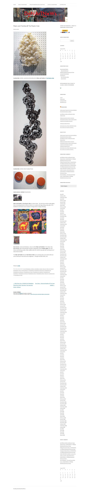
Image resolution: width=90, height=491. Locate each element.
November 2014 (63, 309)
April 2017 (62, 263)
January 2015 (62, 306)
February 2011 (63, 380)
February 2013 (63, 342)
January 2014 (62, 324)
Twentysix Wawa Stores (65, 123)
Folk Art (20, 270)
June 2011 (62, 373)
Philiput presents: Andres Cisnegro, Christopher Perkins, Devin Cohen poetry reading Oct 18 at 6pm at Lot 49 (68, 119)
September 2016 (63, 274)
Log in (61, 97)
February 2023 (63, 200)
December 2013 (63, 326)
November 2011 (63, 365)
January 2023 (62, 202)
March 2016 (62, 284)
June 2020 (62, 217)
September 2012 (63, 350)
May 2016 (62, 280)
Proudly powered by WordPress (19, 488)
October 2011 (62, 367)
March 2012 (62, 359)
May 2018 (62, 246)
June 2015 (62, 298)
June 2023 (62, 199)
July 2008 (62, 428)
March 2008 (62, 435)
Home (14, 4)
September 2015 (63, 293)
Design (41, 269)
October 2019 (62, 222)
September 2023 (63, 197)
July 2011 (62, 372)
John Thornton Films (65, 77)
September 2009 (63, 406)
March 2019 (62, 232)
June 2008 (62, 430)
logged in (21, 293)
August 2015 (62, 295)
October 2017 (62, 257)
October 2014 (62, 310)
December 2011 (63, 364)
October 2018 (62, 238)
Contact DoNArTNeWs (52, 4)
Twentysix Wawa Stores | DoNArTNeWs (68, 165)
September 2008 (63, 425)
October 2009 (62, 405)
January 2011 (62, 381)
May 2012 (62, 356)
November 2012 (63, 347)
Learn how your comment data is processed (39, 294)
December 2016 (63, 269)
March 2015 (62, 302)
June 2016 (62, 279)
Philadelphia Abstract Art (39, 270)
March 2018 (62, 249)
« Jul (61, 61)
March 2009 (62, 416)
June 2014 (62, 317)
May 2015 (62, 299)
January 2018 (62, 252)
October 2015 (62, 291)
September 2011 (63, 369)
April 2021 (62, 213)
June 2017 (62, 260)
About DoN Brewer (64, 70)
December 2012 (63, 345)
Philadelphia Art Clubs (28, 272)
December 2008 (63, 420)
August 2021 (62, 208)
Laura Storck (63, 78)
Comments (63, 100)
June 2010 (62, 392)
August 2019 (62, 225)
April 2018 (62, 247)
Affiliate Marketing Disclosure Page (37, 4)
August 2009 (62, 408)
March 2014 (62, 321)
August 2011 (62, 370)
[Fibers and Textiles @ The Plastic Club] (29, 75)
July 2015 (62, 296)
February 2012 (63, 361)
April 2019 (62, 230)
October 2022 (62, 203)
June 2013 (62, 335)
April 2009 (62, 414)
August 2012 (62, 351)
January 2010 (62, 400)
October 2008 (62, 424)
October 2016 (62, 273)
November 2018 (63, 236)
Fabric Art (44, 269)
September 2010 (63, 387)
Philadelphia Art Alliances (18, 272)
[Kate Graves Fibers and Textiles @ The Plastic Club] (16, 243)
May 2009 (62, 413)
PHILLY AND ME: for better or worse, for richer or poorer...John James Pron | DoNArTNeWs (68, 170)
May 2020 (62, 219)
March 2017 (62, 265)
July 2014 (62, 315)
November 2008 (63, 422)
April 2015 (62, 301)
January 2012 (62, 362)
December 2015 (63, 288)
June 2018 (62, 244)
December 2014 (63, 307)
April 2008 (62, 433)
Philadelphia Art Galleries (38, 272)
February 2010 (63, 398)
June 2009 (62, 411)
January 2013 (62, 343)
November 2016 (63, 271)
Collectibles (37, 269)
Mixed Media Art (25, 270)
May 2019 (62, 228)
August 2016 (62, 276)
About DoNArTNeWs (22, 4)
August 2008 (62, 427)
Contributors (63, 4)
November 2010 (63, 384)
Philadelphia (31, 270)
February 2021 (63, 214)
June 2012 (62, 354)
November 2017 (63, 255)
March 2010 (62, 397)
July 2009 (62, 409)
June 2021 (62, 211)
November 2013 (63, 328)
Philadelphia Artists (32, 273)
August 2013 (62, 332)
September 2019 (63, 224)
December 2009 (63, 402)
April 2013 (62, 339)
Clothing (32, 269)
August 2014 (62, 313)
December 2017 (63, 254)
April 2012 (62, 358)
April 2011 (62, 376)
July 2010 (62, 391)
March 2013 (62, 340)
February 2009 (63, 417)
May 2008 (62, 432)
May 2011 (62, 375)
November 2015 (63, 290)
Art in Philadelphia (27, 269)
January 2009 (62, 419)
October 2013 (62, 329)
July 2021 (62, 210)
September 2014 (63, 312)
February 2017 (63, 266)
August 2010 (62, 389)
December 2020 (63, 216)
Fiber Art (48, 269)
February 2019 (63, 233)
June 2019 (62, 227)
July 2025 (62, 194)
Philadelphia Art (48, 270)
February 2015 (63, 304)
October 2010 (62, 386)
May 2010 (62, 394)
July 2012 (62, 353)
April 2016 (62, 282)
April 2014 (62, 320)
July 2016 (62, 277)
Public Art (46, 273)
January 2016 (62, 287)
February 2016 (63, 285)
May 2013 (62, 337)
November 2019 (63, 221)
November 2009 (63, 403)
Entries (62, 99)
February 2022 (63, 206)
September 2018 (63, 239)
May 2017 (62, 262)
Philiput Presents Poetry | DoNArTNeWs (68, 162)
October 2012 (62, 348)
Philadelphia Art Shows (23, 273)
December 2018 (63, 235)
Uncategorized (51, 273)
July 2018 (62, 243)
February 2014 (63, 323)
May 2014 (62, 318)
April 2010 (62, 395)
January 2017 (62, 268)
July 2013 (62, 334)
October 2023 (62, 195)
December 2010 (63, 383)
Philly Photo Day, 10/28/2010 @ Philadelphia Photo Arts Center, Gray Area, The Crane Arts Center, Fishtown (23, 285)
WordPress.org (63, 102)
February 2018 (63, 251)
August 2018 (62, 241)
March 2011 (62, 378)
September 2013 (63, 331)
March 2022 (62, 205)
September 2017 (63, 258)
